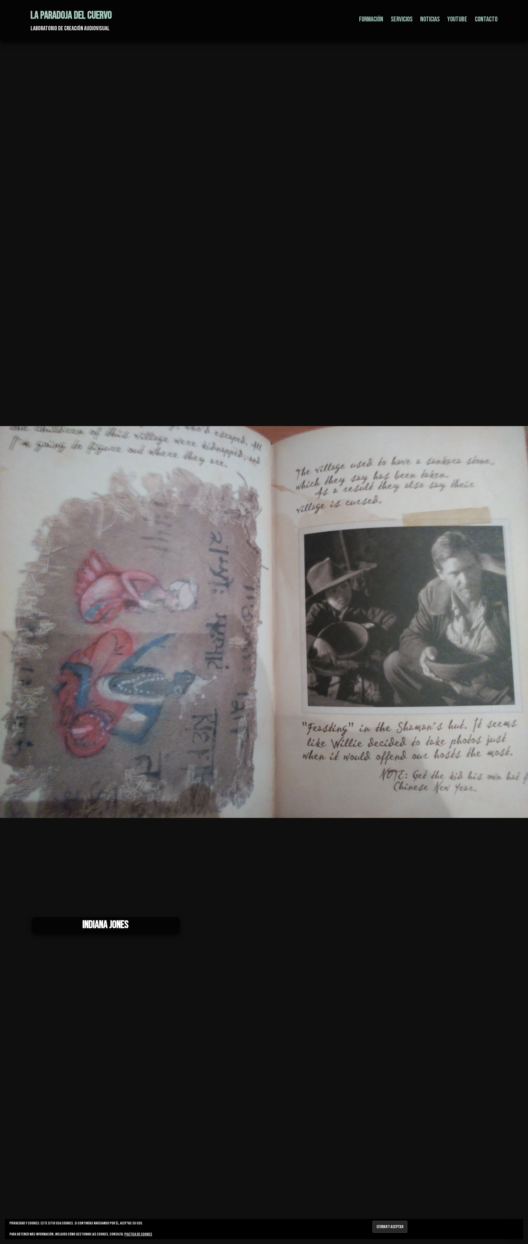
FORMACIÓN (371, 19)
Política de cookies (138, 1234)
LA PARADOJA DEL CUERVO (71, 15)
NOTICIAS (430, 19)
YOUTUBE (457, 19)
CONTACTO (486, 19)
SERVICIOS (402, 19)
